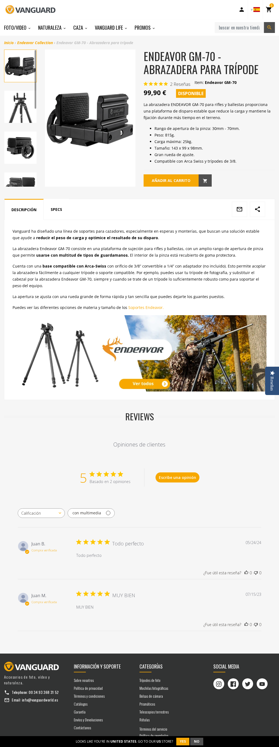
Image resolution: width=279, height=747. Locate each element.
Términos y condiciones (89, 696)
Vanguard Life (109, 27)
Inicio (9, 42)
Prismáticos (147, 704)
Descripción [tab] (24, 209)
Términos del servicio (153, 729)
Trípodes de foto (150, 680)
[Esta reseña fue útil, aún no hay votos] (246, 573)
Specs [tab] (56, 209)
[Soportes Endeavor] (139, 353)
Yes (183, 741)
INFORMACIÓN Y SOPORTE (97, 666)
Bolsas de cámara (151, 696)
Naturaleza (50, 27)
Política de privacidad (88, 688)
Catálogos (80, 704)
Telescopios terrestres (154, 712)
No (196, 741)
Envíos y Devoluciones (88, 719)
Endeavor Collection (35, 42)
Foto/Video (16, 27)
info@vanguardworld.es (40, 700)
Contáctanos (82, 727)
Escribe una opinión (177, 477)
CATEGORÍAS (151, 666)
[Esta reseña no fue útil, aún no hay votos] (256, 573)
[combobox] (41, 513)
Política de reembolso (154, 735)
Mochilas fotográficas (154, 688)
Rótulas (145, 719)
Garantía (80, 712)
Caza (78, 27)
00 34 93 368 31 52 (44, 692)
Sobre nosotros (84, 680)
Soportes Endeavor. (146, 307)
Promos (143, 27)
